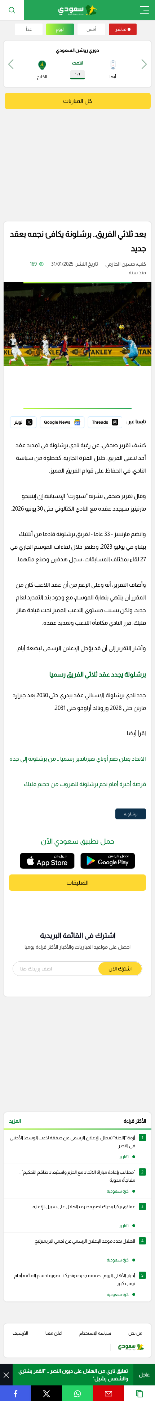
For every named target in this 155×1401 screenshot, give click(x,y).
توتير (31, 421)
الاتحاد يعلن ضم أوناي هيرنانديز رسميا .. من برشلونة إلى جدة (77, 759)
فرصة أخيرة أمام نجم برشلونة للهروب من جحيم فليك (84, 784)
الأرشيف (20, 1333)
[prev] (144, 64)
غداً (29, 29)
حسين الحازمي (120, 264)
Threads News (105, 421)
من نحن (135, 1333)
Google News (69, 421)
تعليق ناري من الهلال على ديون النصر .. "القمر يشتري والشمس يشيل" (73, 1374)
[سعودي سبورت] (78, 10)
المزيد (15, 1121)
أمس (91, 29)
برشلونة (131, 814)
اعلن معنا (53, 1333)
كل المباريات (77, 101)
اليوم (60, 29)
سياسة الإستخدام (95, 1333)
